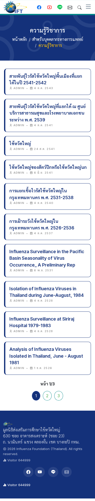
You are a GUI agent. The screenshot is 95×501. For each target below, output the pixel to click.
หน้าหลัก (19, 39)
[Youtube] (49, 7)
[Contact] (70, 7)
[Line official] (59, 7)
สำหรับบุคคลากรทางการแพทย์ (57, 39)
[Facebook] (28, 472)
